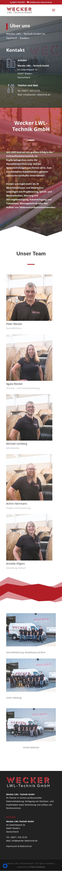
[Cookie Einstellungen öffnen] (5, 867)
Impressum (11, 846)
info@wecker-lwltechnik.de (24, 840)
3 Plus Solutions (37, 866)
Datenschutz (26, 846)
